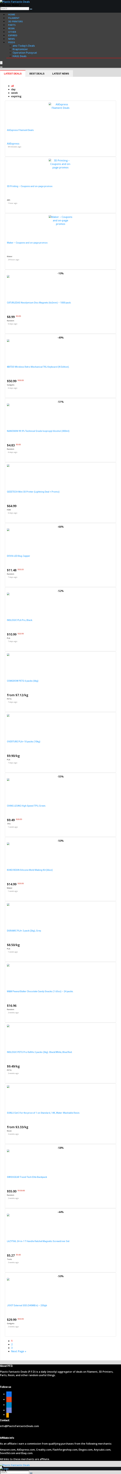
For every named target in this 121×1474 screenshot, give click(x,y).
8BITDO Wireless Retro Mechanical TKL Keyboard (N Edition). (38, 367)
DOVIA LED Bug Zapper (18, 556)
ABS (8, 200)
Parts (11, 24)
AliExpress (13, 143)
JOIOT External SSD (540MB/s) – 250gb (27, 1305)
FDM (9, 510)
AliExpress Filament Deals (20, 130)
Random (10, 320)
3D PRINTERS (15, 21)
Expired (12, 35)
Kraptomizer (20, 49)
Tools (9, 1259)
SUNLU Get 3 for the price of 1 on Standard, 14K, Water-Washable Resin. (43, 1113)
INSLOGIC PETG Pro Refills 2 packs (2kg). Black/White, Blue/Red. (39, 1052)
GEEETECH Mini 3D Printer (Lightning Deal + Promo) (33, 491)
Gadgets (10, 385)
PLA (8, 638)
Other (12, 31)
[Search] (31, 9)
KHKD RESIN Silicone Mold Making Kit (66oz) (30, 870)
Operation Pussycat (25, 52)
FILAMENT (14, 17)
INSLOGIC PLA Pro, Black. (20, 620)
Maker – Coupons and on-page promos (27, 242)
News (11, 38)
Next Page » (18, 1351)
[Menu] (1, 62)
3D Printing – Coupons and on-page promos (29, 186)
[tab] (13, 73)
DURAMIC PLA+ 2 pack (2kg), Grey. (24, 930)
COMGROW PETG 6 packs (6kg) (22, 681)
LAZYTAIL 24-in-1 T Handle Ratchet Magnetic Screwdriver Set (38, 1241)
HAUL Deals (19, 56)
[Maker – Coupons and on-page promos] (60, 224)
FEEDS (11, 42)
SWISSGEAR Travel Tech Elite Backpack (27, 1177)
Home (11, 14)
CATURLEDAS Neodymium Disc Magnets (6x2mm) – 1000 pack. (39, 302)
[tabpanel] (60, 719)
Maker (9, 256)
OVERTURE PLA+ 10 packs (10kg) (23, 741)
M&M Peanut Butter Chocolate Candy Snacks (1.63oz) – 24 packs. (40, 991)
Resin (9, 1131)
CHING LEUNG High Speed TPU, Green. (26, 806)
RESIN (11, 28)
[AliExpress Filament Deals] (60, 108)
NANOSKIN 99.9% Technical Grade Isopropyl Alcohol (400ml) (38, 431)
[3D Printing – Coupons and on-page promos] (60, 167)
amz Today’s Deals (24, 45)
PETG (9, 699)
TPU (9, 824)
